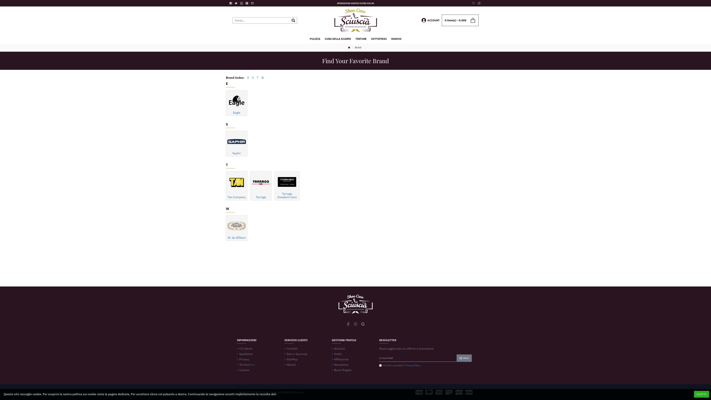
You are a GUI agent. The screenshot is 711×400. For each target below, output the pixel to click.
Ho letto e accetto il (401, 365)
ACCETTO (701, 394)
